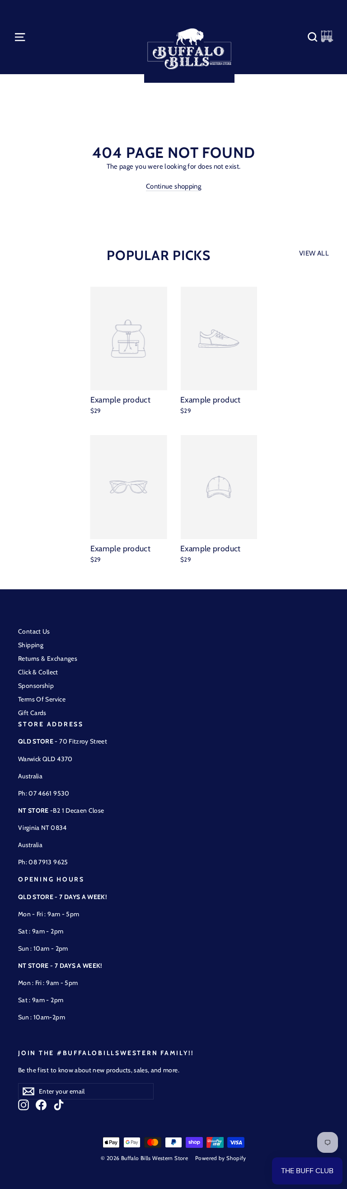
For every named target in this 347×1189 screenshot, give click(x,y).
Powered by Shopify (220, 1158)
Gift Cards (32, 712)
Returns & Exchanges (47, 658)
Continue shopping (173, 186)
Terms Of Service (42, 699)
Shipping (30, 645)
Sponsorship (36, 685)
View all (314, 253)
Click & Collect (38, 672)
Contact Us (34, 631)
